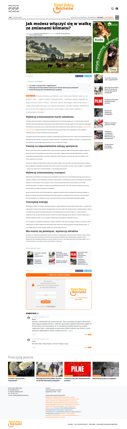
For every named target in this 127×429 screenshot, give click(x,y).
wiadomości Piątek (51, 415)
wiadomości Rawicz (72, 404)
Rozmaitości (30, 96)
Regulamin (92, 424)
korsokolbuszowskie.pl (68, 408)
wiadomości (71, 406)
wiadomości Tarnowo (58, 417)
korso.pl (57, 408)
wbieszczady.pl (75, 411)
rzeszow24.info (50, 411)
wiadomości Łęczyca (69, 401)
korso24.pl (60, 410)
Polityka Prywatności (81, 424)
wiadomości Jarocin (64, 402)
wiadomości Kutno (51, 402)
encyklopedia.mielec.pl (63, 411)
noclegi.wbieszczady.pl (52, 413)
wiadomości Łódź (68, 397)
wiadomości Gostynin (64, 399)
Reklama (70, 424)
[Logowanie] (117, 8)
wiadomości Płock (51, 399)
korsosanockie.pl (51, 410)
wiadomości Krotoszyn (58, 404)
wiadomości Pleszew (52, 406)
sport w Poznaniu (63, 415)
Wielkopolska (49, 408)
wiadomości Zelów (56, 401)
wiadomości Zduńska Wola (54, 397)
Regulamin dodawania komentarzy (107, 424)
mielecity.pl (68, 410)
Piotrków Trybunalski (67, 413)
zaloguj (46, 302)
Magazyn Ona (63, 406)
